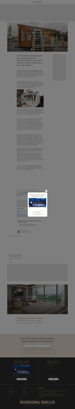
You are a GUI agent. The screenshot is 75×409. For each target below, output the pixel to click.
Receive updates (37, 212)
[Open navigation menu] (29, 2)
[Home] (37, 2)
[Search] (46, 2)
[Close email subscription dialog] (46, 191)
